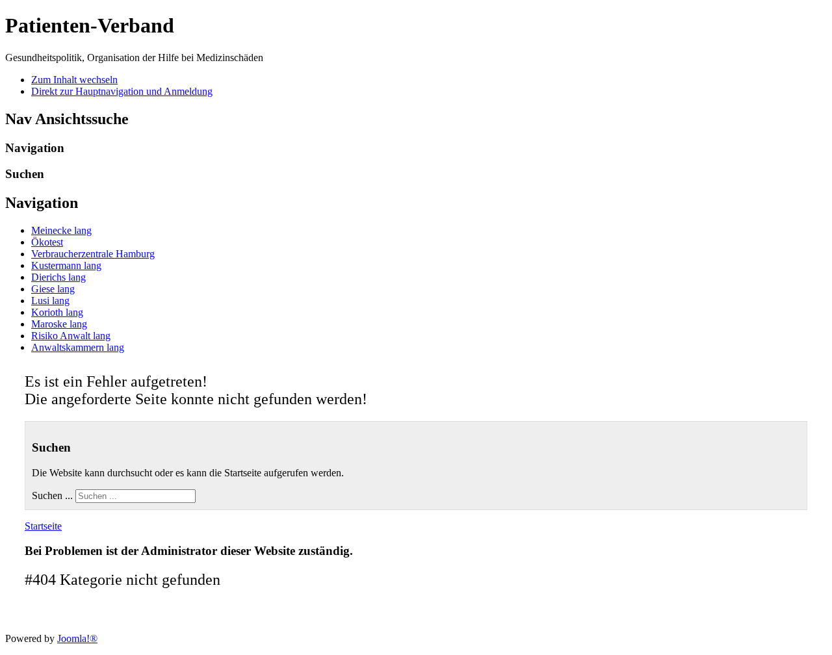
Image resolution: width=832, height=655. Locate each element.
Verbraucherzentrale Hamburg (93, 253)
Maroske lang (59, 323)
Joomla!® (77, 638)
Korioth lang (57, 312)
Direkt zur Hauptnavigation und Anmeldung (122, 91)
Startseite (43, 526)
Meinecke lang (61, 230)
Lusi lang (50, 300)
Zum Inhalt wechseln (74, 79)
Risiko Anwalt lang (70, 335)
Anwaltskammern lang (77, 347)
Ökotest (47, 242)
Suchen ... (52, 495)
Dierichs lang (58, 277)
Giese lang (53, 288)
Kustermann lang (66, 265)
